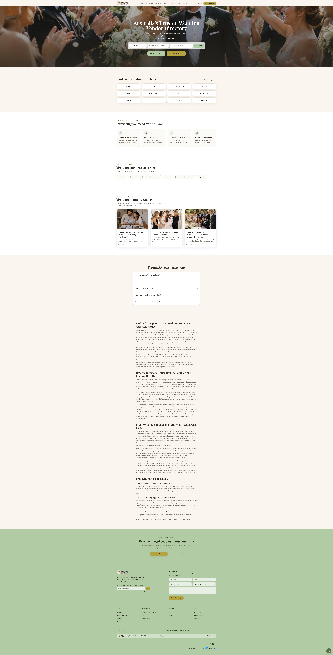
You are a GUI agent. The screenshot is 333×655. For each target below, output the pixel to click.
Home (141, 3)
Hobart (168, 177)
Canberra (146, 177)
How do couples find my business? (166, 275)
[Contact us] (328, 650)
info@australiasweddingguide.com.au (180, 630)
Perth (191, 177)
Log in (200, 3)
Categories (158, 3)
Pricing (144, 615)
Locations (166, 3)
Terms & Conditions (199, 615)
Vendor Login (146, 618)
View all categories (209, 80)
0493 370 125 (122, 630)
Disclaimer (196, 618)
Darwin (158, 177)
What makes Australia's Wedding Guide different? (166, 302)
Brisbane (134, 177)
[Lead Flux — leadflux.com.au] (210, 648)
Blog (173, 3)
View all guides (210, 206)
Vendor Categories (122, 615)
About (178, 3)
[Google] (215, 644)
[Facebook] (213, 644)
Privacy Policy (197, 612)
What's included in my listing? (166, 288)
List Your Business (210, 3)
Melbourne (180, 177)
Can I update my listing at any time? (166, 295)
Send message (177, 598)
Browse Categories (156, 53)
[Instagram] (210, 644)
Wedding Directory (122, 612)
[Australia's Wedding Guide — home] (123, 3)
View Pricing (176, 554)
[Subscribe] (148, 588)
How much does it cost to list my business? (166, 282)
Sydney (201, 177)
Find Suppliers (149, 3)
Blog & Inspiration (122, 621)
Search (200, 45)
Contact (185, 3)
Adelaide (122, 177)
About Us (170, 612)
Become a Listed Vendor (149, 612)
